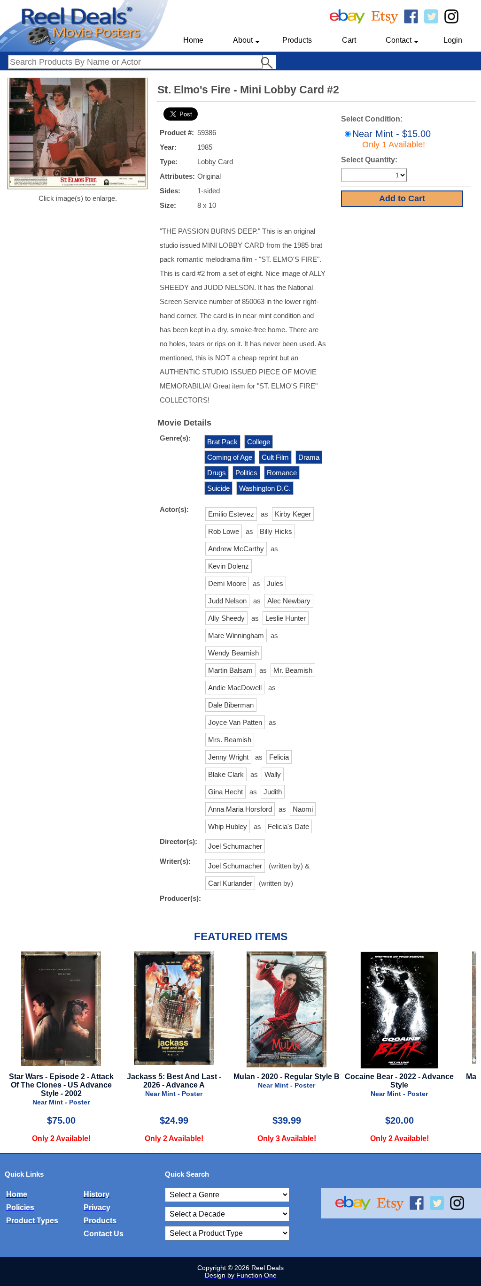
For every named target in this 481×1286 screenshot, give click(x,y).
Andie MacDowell (235, 688)
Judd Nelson (227, 601)
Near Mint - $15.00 (391, 139)
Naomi (303, 809)
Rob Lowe (223, 531)
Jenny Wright (228, 757)
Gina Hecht (225, 792)
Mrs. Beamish (229, 740)
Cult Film (275, 457)
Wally (272, 774)
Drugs (216, 473)
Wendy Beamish (233, 653)
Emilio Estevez (231, 514)
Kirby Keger (293, 514)
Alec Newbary (288, 601)
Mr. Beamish (292, 670)
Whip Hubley (227, 826)
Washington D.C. (265, 488)
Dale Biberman (231, 705)
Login (452, 40)
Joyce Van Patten (235, 722)
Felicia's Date (288, 826)
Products (297, 40)
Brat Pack (222, 442)
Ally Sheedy (226, 618)
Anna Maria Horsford (240, 809)
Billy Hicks (276, 531)
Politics (246, 473)
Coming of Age (229, 457)
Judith (273, 792)
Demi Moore (227, 583)
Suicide (218, 488)
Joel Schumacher (235, 846)
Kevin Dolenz (228, 566)
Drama (308, 457)
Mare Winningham (236, 635)
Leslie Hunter (285, 618)
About (243, 40)
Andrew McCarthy (236, 549)
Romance (282, 473)
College (258, 442)
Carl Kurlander (230, 883)
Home (193, 40)
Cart (349, 40)
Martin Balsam (230, 670)
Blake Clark (226, 774)
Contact (398, 40)
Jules (275, 583)
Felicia (279, 757)
